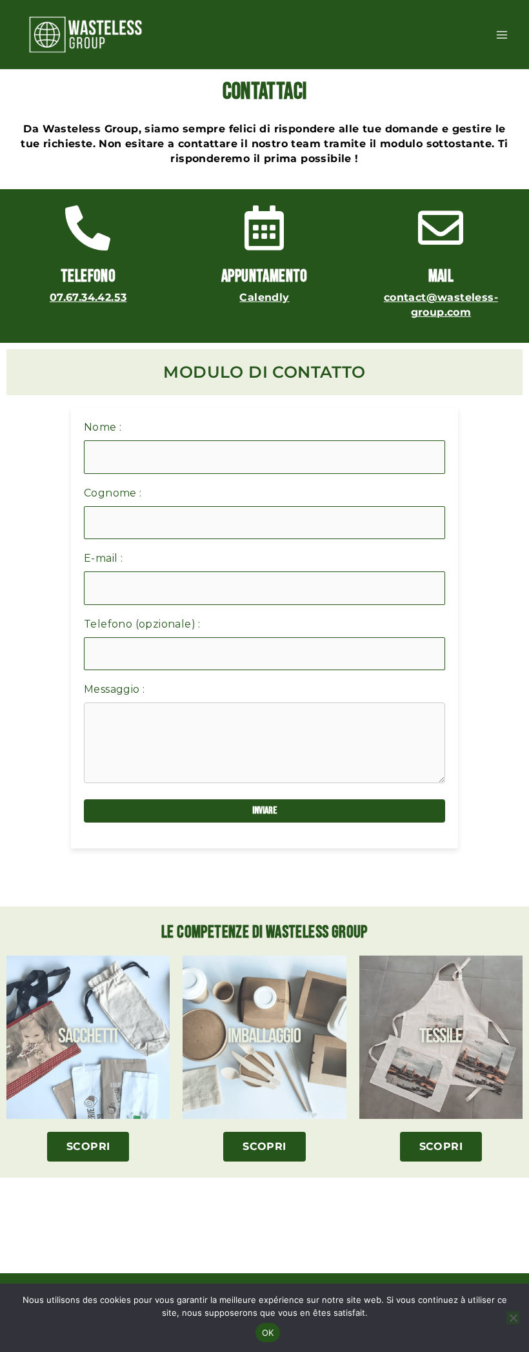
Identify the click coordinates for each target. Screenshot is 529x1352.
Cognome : (113, 493)
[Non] (512, 1317)
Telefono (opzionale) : (142, 624)
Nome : (102, 427)
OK (268, 1332)
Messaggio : (114, 689)
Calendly (264, 297)
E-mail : (103, 558)
